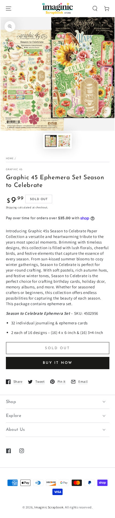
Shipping (11, 207)
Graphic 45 (14, 169)
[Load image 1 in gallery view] (51, 141)
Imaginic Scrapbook (48, 507)
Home (10, 158)
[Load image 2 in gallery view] (64, 141)
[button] (95, 8)
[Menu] (8, 8)
